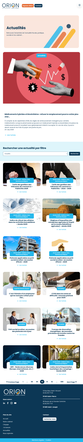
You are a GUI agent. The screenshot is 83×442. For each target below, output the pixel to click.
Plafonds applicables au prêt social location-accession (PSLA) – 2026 (22, 260)
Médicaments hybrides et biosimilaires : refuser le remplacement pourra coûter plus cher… (41, 115)
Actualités (41, 56)
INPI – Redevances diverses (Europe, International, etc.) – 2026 (21, 369)
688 (62, 382)
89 (37, 382)
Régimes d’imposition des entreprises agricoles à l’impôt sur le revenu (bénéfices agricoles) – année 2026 (61, 223)
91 (47, 382)
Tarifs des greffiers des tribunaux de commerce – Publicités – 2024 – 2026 (61, 186)
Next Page (71, 382)
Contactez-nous (50, 419)
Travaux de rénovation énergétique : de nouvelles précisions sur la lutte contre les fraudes (61, 332)
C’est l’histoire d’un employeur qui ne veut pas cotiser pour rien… (22, 296)
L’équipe (6, 425)
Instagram (11, 403)
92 (52, 382)
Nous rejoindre (8, 433)
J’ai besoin (6, 427)
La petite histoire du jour (21, 288)
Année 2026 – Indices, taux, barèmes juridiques (21, 180)
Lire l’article (11, 135)
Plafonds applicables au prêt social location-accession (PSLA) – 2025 (61, 260)
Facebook (8, 403)
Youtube (15, 403)
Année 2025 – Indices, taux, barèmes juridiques (61, 180)
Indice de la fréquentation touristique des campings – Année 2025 (61, 369)
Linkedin (4, 403)
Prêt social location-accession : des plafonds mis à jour (22, 330)
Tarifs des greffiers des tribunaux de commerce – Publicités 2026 (22, 186)
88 (32, 382)
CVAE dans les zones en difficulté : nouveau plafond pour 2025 (61, 296)
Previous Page (13, 382)
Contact (38, 6)
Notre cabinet (8, 422)
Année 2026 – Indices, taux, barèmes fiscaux (61, 216)
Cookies (48, 440)
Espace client (28, 6)
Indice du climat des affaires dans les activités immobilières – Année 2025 (22, 222)
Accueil (5, 419)
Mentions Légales (38, 440)
